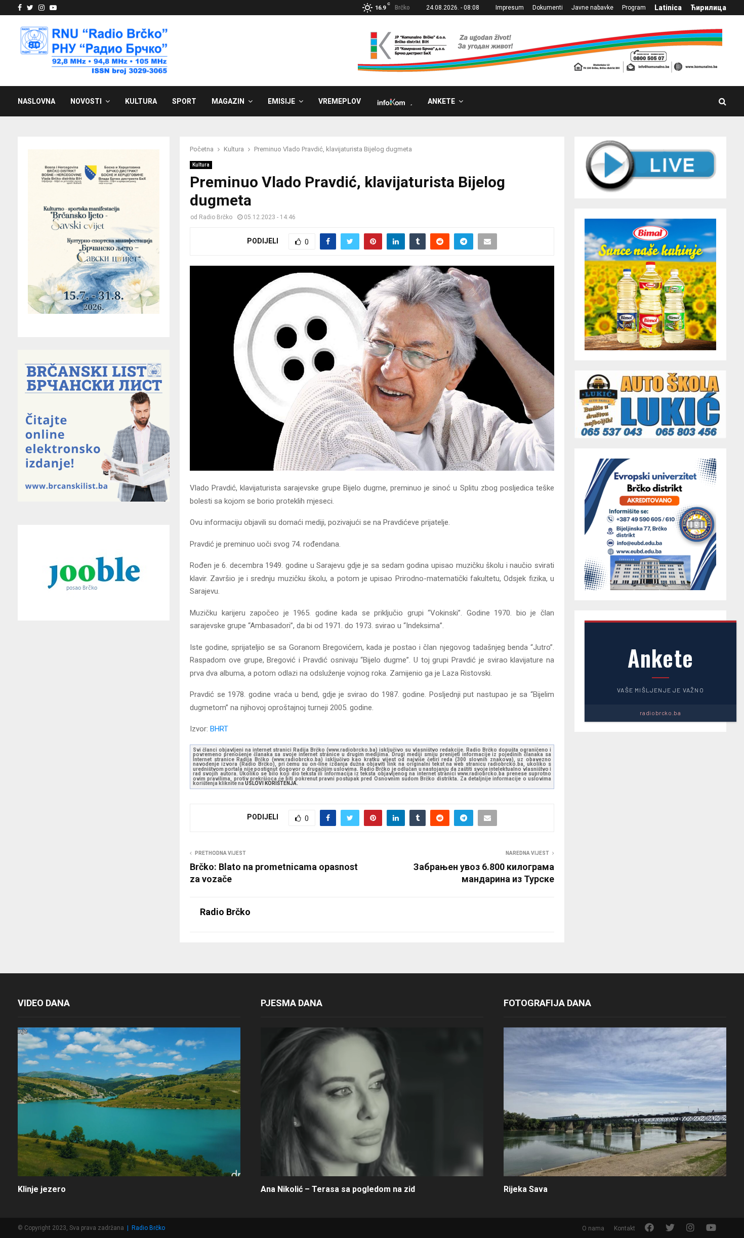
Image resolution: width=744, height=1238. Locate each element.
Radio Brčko (215, 217)
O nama (593, 1228)
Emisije (281, 101)
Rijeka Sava (526, 1189)
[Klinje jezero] (129, 1101)
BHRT (219, 728)
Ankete (441, 101)
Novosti (86, 101)
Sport (184, 101)
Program (634, 7)
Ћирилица (708, 8)
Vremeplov (339, 101)
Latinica (668, 8)
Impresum (509, 7)
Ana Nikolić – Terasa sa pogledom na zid (338, 1189)
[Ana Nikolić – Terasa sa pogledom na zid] (372, 1101)
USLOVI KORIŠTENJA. (271, 783)
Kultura (141, 101)
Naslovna (36, 101)
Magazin (228, 101)
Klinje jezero (42, 1189)
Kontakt (624, 1228)
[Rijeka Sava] (615, 1101)
